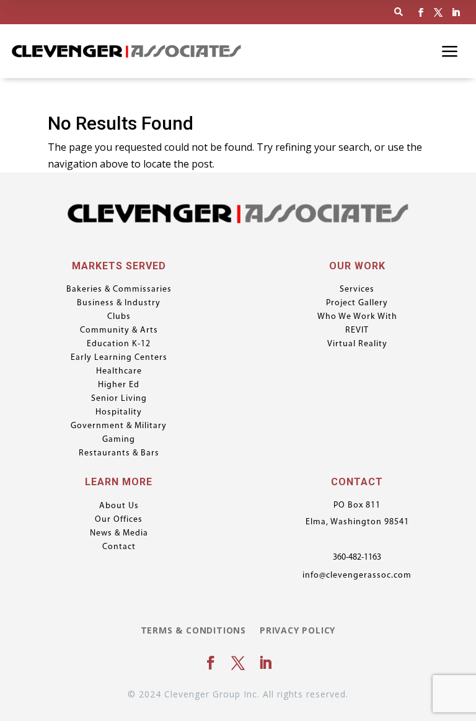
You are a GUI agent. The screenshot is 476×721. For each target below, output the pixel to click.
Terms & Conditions (193, 631)
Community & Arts (119, 330)
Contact (119, 547)
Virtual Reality (357, 344)
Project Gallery (357, 303)
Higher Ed (118, 385)
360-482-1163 (357, 557)
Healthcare (119, 371)
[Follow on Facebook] (421, 12)
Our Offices (119, 520)
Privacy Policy (297, 631)
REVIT (357, 330)
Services (357, 289)
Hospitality (118, 412)
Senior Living (119, 399)
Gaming (118, 440)
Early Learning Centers (119, 358)
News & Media (119, 533)
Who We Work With (357, 317)
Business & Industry (119, 303)
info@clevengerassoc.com (357, 575)
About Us (119, 506)
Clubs (119, 317)
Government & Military (119, 426)
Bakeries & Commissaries (119, 289)
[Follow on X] (438, 12)
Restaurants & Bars (119, 453)
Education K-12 (119, 344)
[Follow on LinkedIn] (455, 12)
